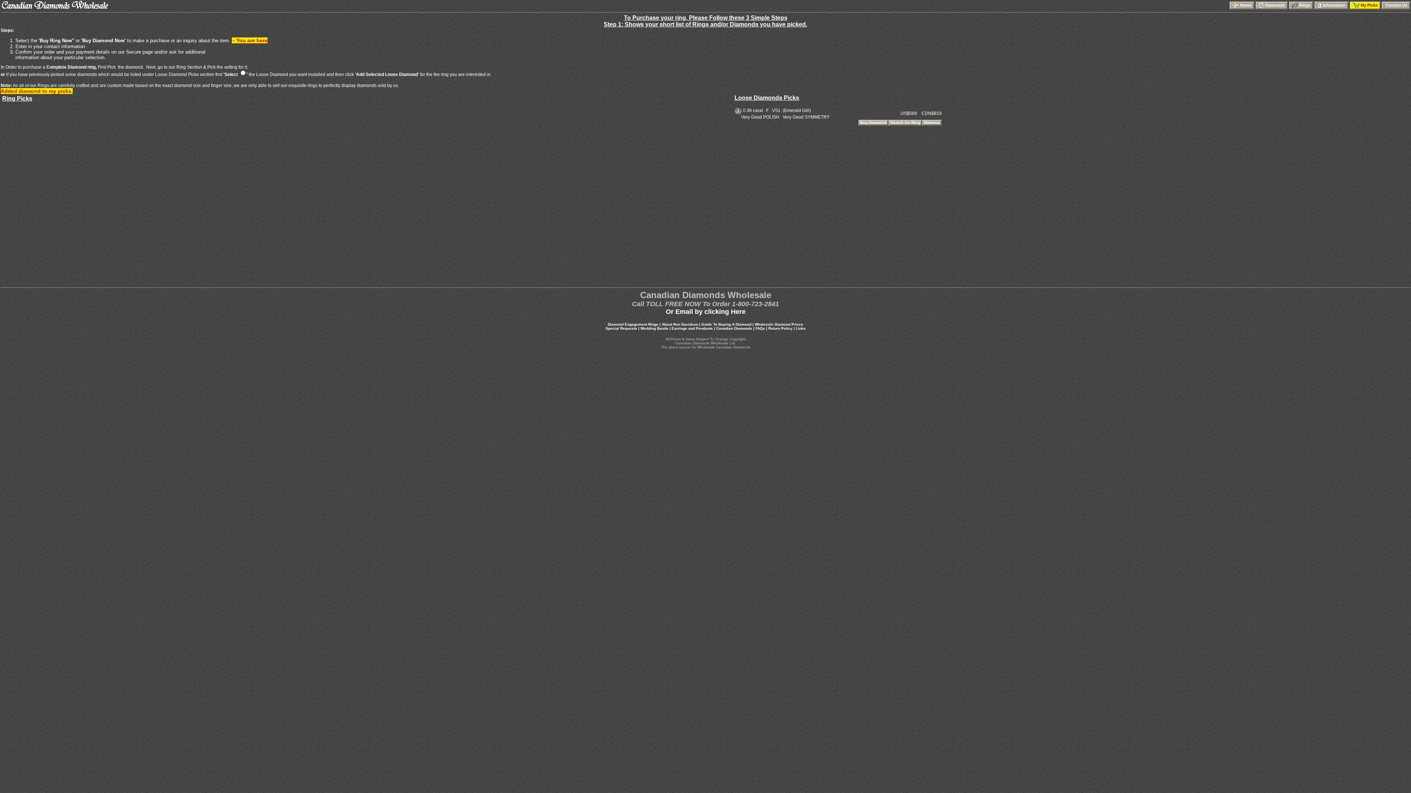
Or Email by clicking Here (706, 311)
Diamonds (1275, 5)
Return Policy (780, 328)
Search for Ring (905, 122)
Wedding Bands (654, 328)
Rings (1305, 5)
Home (1246, 5)
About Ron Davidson (680, 324)
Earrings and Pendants (692, 328)
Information (1335, 5)
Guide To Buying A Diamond (726, 324)
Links (801, 328)
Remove (932, 122)
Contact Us (1396, 5)
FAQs (760, 328)
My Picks (1370, 5)
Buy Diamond (873, 122)
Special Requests (621, 328)
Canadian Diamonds (734, 328)
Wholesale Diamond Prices (779, 324)
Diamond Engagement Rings (633, 324)
